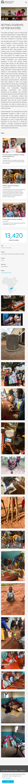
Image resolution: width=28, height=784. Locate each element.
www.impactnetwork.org (6, 272)
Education (3, 247)
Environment (8, 247)
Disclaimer (22, 770)
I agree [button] (8, 781)
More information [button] (6, 778)
